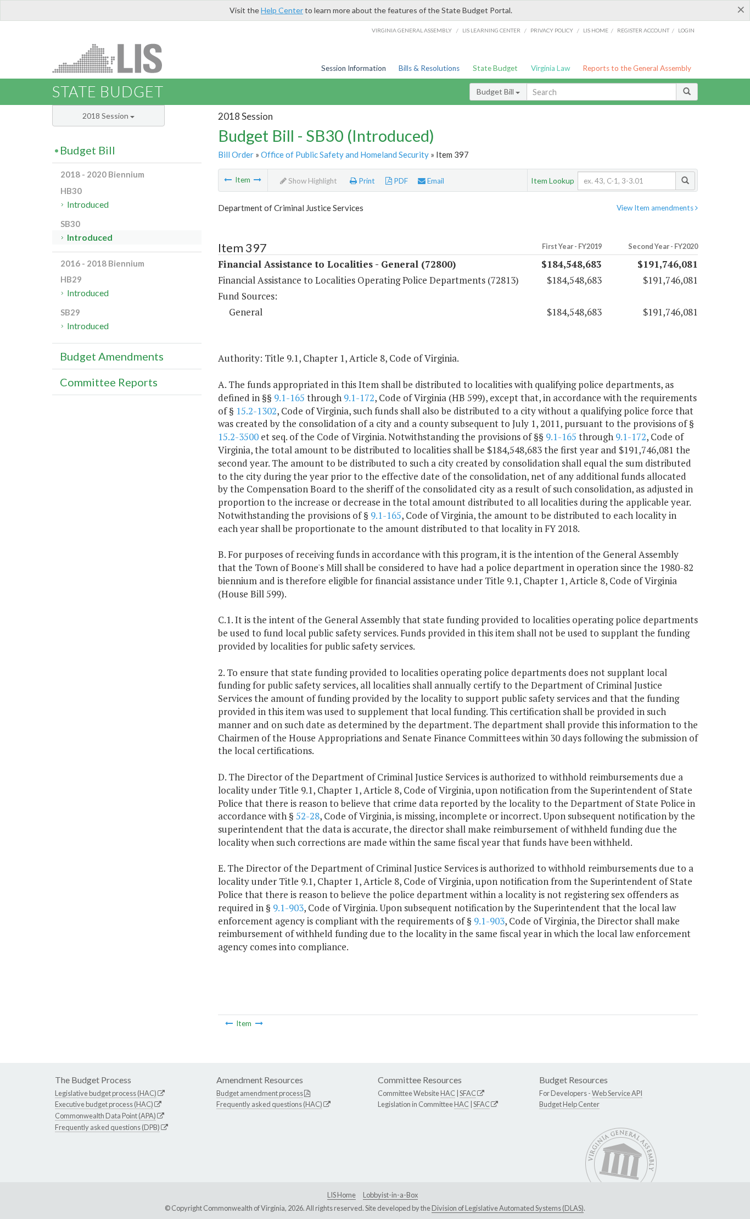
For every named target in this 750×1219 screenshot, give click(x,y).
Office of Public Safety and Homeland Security (345, 154)
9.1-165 (289, 397)
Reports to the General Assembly (637, 68)
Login (686, 30)
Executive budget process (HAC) (104, 1104)
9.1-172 (359, 397)
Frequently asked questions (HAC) (269, 1104)
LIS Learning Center (491, 30)
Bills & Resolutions (429, 68)
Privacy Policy (551, 30)
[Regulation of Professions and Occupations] (228, 179)
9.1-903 (288, 907)
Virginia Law (550, 68)
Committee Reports (109, 382)
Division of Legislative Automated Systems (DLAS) (508, 1208)
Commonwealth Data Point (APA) (105, 1115)
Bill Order (236, 154)
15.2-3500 (238, 436)
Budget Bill (496, 91)
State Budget (495, 68)
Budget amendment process (259, 1093)
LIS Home (341, 1194)
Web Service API (617, 1093)
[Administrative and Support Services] (257, 179)
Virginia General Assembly (412, 30)
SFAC (468, 1093)
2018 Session (106, 115)
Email (435, 180)
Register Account (643, 30)
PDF (400, 180)
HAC (447, 1093)
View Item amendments (656, 207)
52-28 (308, 816)
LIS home (595, 30)
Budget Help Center (569, 1104)
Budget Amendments (112, 356)
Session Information (353, 68)
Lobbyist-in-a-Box (390, 1194)
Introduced (88, 204)
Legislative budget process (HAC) (105, 1093)
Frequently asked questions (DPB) (107, 1127)
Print (366, 180)
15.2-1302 (256, 411)
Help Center (282, 10)
